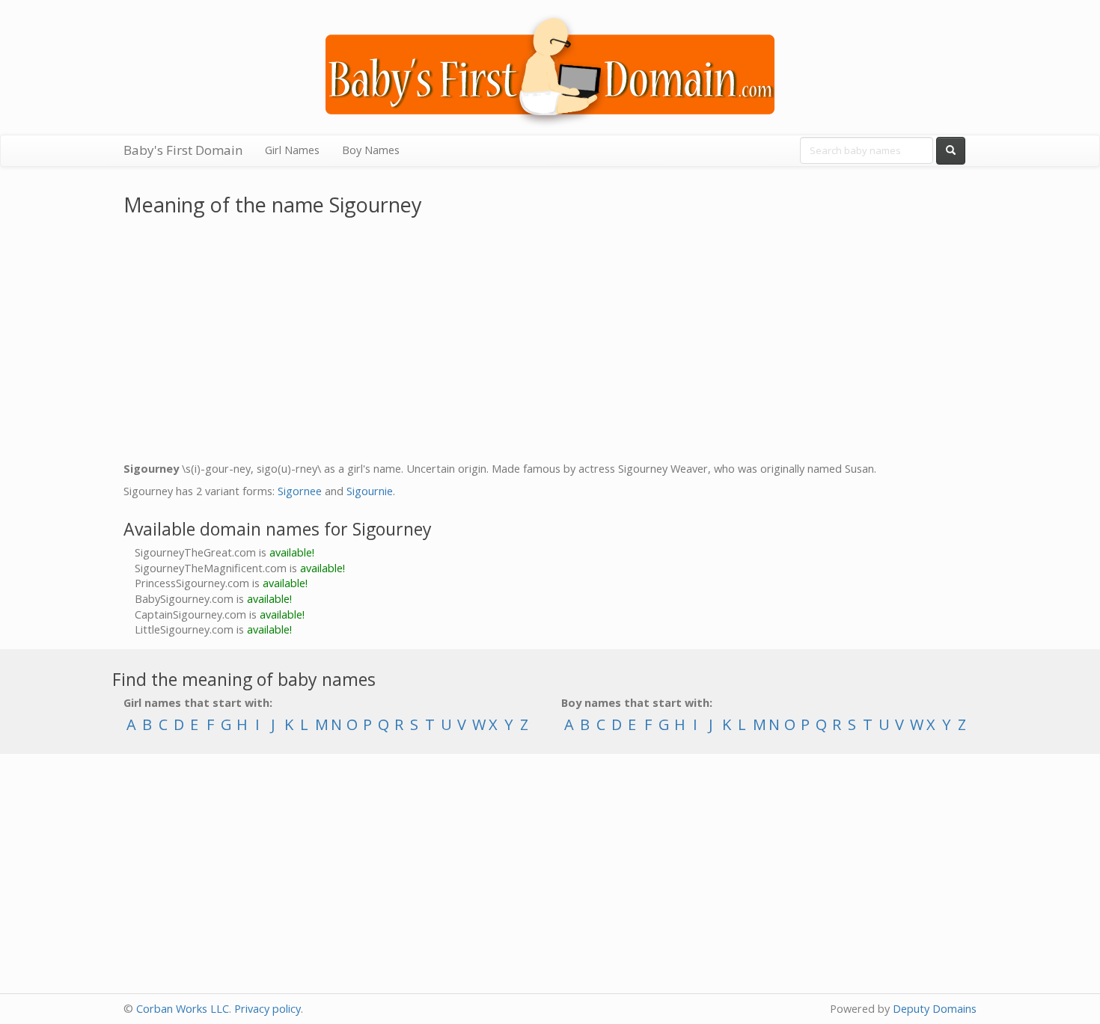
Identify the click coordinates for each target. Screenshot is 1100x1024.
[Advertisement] (550, 342)
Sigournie (369, 491)
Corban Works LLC (182, 1009)
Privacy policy (267, 1009)
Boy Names (371, 150)
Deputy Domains (935, 1009)
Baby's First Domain (182, 150)
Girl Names (292, 150)
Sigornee (300, 491)
